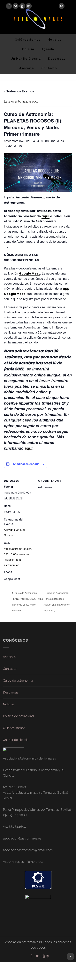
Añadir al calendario (26, 464)
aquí (45, 216)
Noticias (54, 39)
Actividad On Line (15, 530)
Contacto (49, 68)
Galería (28, 49)
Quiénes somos (27, 39)
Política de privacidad (18, 716)
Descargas (56, 58)
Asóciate (26, 68)
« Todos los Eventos (19, 91)
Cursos (8, 535)
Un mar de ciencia (26, 58)
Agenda (48, 49)
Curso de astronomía (18, 680)
